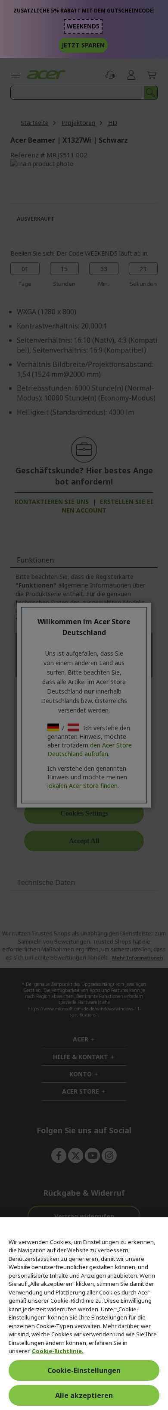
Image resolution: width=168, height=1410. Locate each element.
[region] (84, 1313)
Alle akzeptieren (84, 1395)
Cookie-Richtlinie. (58, 1351)
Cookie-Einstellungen (84, 1370)
